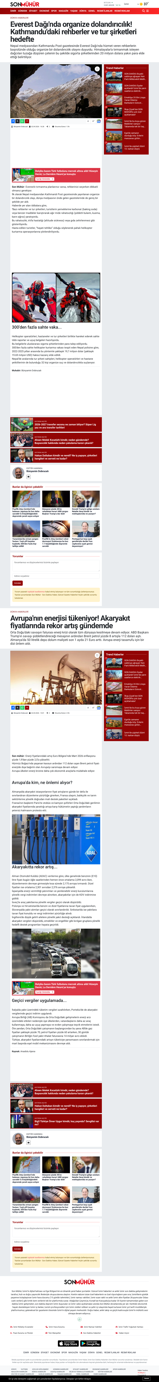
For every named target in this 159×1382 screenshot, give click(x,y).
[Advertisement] (56, 148)
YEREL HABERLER (82, 1374)
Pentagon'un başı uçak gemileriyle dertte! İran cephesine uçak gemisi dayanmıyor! (82, 542)
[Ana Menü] (147, 11)
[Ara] (143, 11)
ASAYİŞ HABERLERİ (57, 1372)
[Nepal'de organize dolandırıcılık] (56, 297)
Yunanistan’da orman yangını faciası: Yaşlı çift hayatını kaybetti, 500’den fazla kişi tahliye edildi (25, 542)
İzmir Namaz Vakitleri (93, 1327)
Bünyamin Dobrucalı (21, 126)
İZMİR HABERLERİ (100, 1374)
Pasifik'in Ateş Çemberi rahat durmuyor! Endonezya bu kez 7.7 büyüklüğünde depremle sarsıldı (55, 542)
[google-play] (91, 1343)
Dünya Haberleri (19, 18)
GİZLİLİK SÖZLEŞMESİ (40, 1369)
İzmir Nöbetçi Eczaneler (23, 1327)
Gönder (17, 583)
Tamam (146, 1378)
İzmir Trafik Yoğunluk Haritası (131, 1327)
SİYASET (33, 11)
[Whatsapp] (80, 1319)
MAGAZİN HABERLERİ (19, 1372)
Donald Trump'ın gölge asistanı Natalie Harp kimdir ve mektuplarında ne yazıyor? (85, 511)
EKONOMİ (44, 11)
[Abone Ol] (99, 121)
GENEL (91, 11)
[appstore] (68, 1343)
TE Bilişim (141, 1373)
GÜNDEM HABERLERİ (60, 1369)
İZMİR (13, 11)
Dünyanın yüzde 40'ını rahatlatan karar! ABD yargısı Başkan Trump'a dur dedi (55, 511)
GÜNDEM (22, 11)
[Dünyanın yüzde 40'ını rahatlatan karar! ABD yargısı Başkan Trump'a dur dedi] (56, 498)
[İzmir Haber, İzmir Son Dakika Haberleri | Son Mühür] (24, 3)
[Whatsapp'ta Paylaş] (22, 121)
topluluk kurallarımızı (36, 592)
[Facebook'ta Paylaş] (13, 121)
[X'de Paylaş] (17, 121)
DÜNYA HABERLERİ (39, 1372)
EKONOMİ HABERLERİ (100, 1369)
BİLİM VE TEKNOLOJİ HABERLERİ (81, 1372)
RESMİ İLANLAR (104, 11)
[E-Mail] (28, 477)
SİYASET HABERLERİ (80, 1369)
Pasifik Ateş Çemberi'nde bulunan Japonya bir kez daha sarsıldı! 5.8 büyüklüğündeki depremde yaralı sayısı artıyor (25, 512)
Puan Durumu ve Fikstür (23, 1333)
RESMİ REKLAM (122, 11)
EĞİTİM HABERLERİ (105, 1372)
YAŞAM (73, 11)
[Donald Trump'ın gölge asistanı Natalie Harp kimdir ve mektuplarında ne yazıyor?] (86, 498)
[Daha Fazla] (27, 121)
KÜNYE (13, 1369)
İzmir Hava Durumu (57, 1327)
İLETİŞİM (24, 1369)
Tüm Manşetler (54, 1333)
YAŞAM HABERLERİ (64, 1374)
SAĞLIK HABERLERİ (46, 1374)
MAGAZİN (63, 11)
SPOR (54, 11)
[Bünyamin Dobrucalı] (18, 472)
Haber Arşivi (124, 1333)
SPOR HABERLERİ (119, 1369)
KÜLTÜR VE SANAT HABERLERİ (22, 1374)
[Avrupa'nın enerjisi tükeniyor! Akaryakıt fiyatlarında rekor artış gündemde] (56, 678)
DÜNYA (83, 11)
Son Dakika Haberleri (92, 1333)
